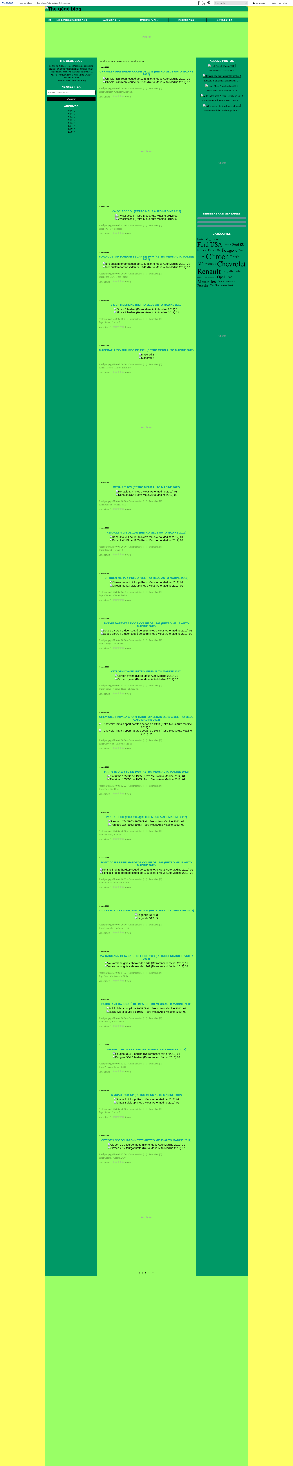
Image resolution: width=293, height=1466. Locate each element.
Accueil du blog (71, 77)
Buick (230, 285)
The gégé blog (106, 61)
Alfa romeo (206, 263)
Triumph (234, 256)
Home (49, 19)
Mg (218, 250)
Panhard (227, 244)
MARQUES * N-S (186, 20)
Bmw (200, 256)
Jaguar (221, 281)
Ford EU (238, 244)
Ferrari (212, 250)
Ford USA (209, 244)
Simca (202, 250)
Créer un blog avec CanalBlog (71, 80)
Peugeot (229, 249)
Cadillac (215, 285)
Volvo (241, 250)
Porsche (202, 285)
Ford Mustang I (209, 277)
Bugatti (227, 271)
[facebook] (199, 3)
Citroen (217, 256)
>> (152, 1272)
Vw (208, 239)
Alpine (199, 277)
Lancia (224, 285)
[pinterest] (209, 3)
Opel (221, 277)
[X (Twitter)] (204, 3)
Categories (121, 61)
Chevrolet (231, 263)
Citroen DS (217, 239)
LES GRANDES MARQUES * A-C (71, 20)
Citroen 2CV (230, 281)
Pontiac (200, 239)
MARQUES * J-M (148, 20)
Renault (209, 271)
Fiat (229, 277)
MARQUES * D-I (110, 20)
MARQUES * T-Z (224, 20)
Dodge (238, 271)
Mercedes (206, 281)
